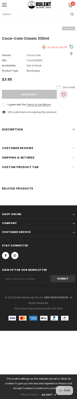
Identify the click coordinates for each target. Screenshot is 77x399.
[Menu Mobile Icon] (4, 5)
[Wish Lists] (63, 94)
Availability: (9, 65)
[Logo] (39, 5)
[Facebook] (5, 255)
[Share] (71, 94)
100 (10, 112)
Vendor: (6, 55)
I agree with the (16, 104)
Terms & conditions (38, 104)
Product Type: (10, 70)
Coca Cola (33, 55)
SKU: (4, 60)
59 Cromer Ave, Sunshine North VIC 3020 (38, 308)
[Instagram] (14, 255)
